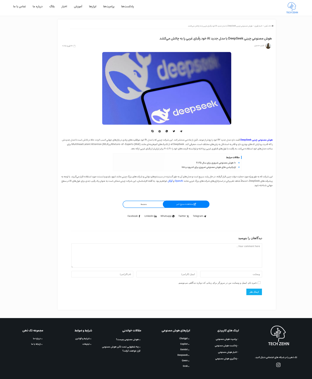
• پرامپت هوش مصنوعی (227, 339)
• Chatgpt (184, 338)
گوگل (170, 181)
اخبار (64, 6)
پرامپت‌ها (108, 6)
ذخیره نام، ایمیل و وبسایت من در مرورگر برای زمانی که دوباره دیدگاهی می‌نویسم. (217, 282)
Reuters (144, 204)
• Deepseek (183, 355)
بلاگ (52, 6)
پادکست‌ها (127, 6)
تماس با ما (19, 6)
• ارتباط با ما (36, 344)
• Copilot (184, 344)
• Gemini (184, 349)
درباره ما (38, 6)
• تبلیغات (86, 344)
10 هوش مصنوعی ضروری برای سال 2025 (216, 163)
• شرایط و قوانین (83, 338)
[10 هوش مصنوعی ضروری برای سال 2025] (239, 163)
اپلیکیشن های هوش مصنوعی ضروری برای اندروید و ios (209, 167)
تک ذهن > (267, 26)
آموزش (78, 6)
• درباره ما (37, 338)
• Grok (186, 366)
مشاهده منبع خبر (185, 204)
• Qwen (185, 360)
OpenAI (179, 181)
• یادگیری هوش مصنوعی (226, 359)
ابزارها (92, 6)
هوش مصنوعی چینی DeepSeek (256, 140)
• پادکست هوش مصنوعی (226, 346)
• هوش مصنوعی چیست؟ (128, 339)
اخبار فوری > (257, 26)
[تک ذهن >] (272, 26)
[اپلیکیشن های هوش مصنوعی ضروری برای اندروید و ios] (239, 167)
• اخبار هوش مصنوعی (228, 352)
